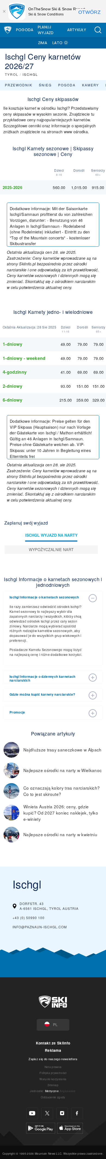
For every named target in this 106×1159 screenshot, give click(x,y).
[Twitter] (47, 1113)
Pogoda (24, 29)
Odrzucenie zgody (53, 1097)
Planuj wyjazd (46, 29)
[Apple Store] (70, 1127)
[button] (98, 29)
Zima (42, 42)
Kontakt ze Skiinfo (53, 1043)
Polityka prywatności (52, 1073)
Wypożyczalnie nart (51, 549)
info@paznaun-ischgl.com (40, 926)
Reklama (53, 1050)
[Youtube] (32, 1113)
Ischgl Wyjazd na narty (51, 535)
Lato (57, 42)
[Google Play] (40, 1127)
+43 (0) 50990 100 (29, 917)
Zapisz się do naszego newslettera (53, 1059)
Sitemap (53, 1085)
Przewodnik (18, 85)
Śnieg (45, 85)
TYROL (11, 74)
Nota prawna (53, 1067)
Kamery (90, 85)
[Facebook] (77, 1113)
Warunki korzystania (52, 1079)
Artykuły (76, 29)
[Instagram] (62, 1113)
